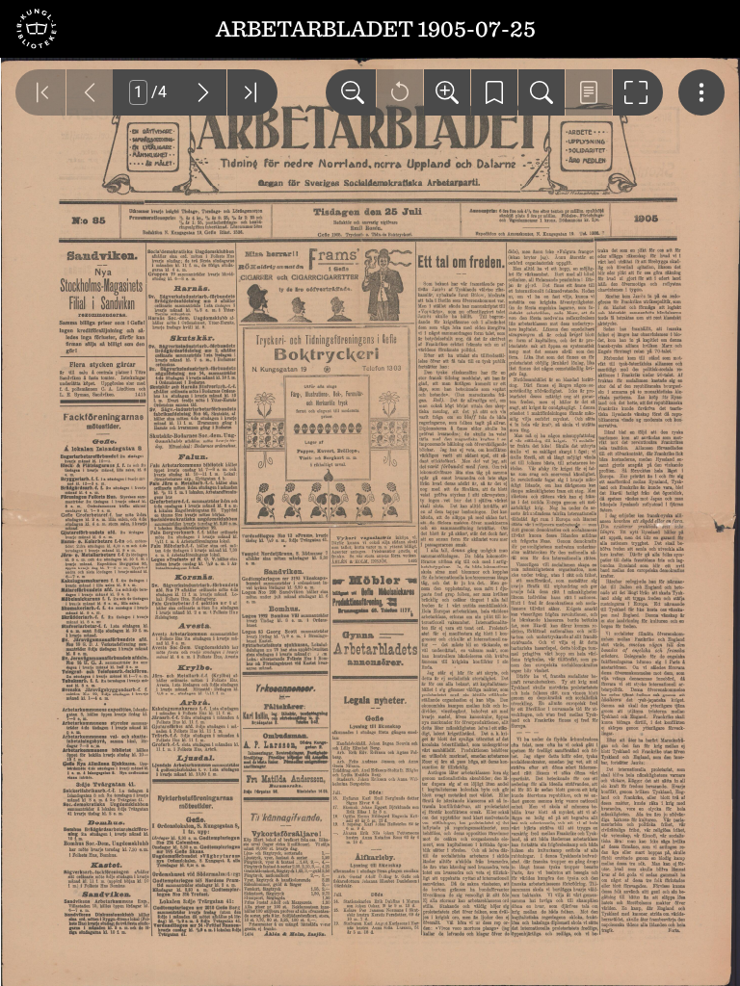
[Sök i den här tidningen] (541, 92)
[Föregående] (89, 92)
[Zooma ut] (351, 92)
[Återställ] (400, 92)
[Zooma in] (447, 92)
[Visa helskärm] (638, 92)
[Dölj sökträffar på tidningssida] (589, 92)
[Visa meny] (701, 92)
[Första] (40, 92)
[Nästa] (203, 92)
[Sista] (252, 92)
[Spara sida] (494, 92)
